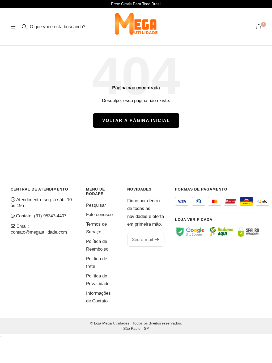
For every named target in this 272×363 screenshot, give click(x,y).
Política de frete (96, 262)
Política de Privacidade (97, 279)
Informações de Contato (98, 297)
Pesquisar (96, 205)
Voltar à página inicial (136, 120)
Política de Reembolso (97, 245)
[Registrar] (157, 240)
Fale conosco (99, 214)
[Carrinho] (258, 26)
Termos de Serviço (96, 228)
